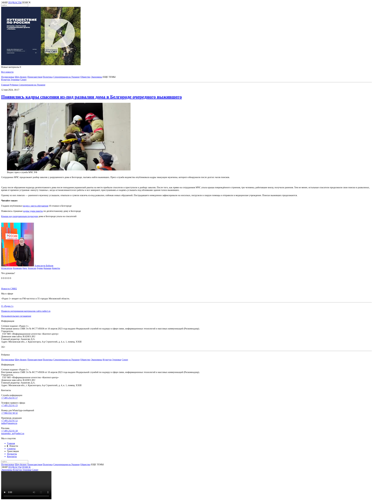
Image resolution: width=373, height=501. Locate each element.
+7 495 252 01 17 (9, 398)
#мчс (24, 268)
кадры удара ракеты (33, 211)
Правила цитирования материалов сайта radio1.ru (25, 311)
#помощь (17, 268)
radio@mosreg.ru (9, 423)
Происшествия (34, 77)
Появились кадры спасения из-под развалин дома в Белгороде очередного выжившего (91, 96)
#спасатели (6, 268)
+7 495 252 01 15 (9, 405)
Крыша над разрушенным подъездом (19, 216)
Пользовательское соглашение (16, 316)
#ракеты (56, 268)
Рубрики (14, 85)
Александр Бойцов (44, 265)
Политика (48, 77)
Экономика (96, 77)
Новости (13, 446)
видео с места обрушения (35, 206)
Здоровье (15, 79)
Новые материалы (11, 67)
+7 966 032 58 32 (9, 413)
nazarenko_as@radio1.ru (12, 433)
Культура (5, 79)
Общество (85, 77)
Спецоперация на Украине (66, 77)
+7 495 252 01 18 (9, 431)
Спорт (23, 79)
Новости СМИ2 (9, 288)
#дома (40, 268)
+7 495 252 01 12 (9, 420)
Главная (5, 85)
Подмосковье (7, 77)
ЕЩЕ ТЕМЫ (109, 77)
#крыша (47, 268)
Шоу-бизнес (21, 77)
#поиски (32, 268)
